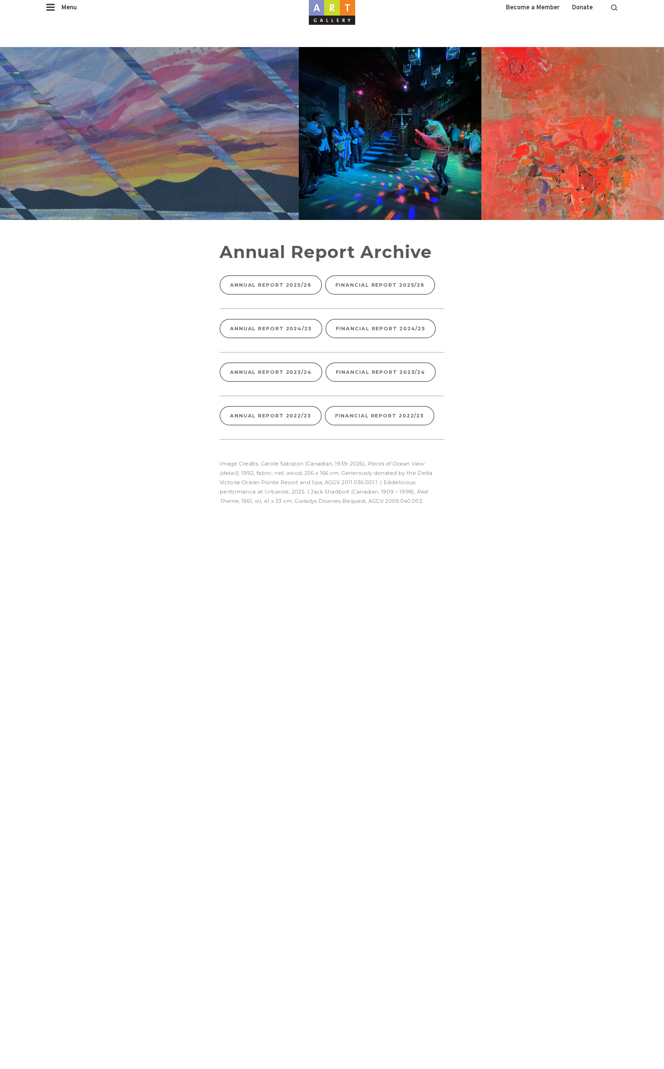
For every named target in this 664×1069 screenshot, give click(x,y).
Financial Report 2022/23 (379, 416)
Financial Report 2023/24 (381, 372)
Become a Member (533, 8)
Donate (582, 8)
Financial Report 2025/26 (380, 285)
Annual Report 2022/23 (270, 416)
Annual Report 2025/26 (271, 285)
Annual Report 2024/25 (271, 328)
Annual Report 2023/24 (271, 372)
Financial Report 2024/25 (381, 328)
